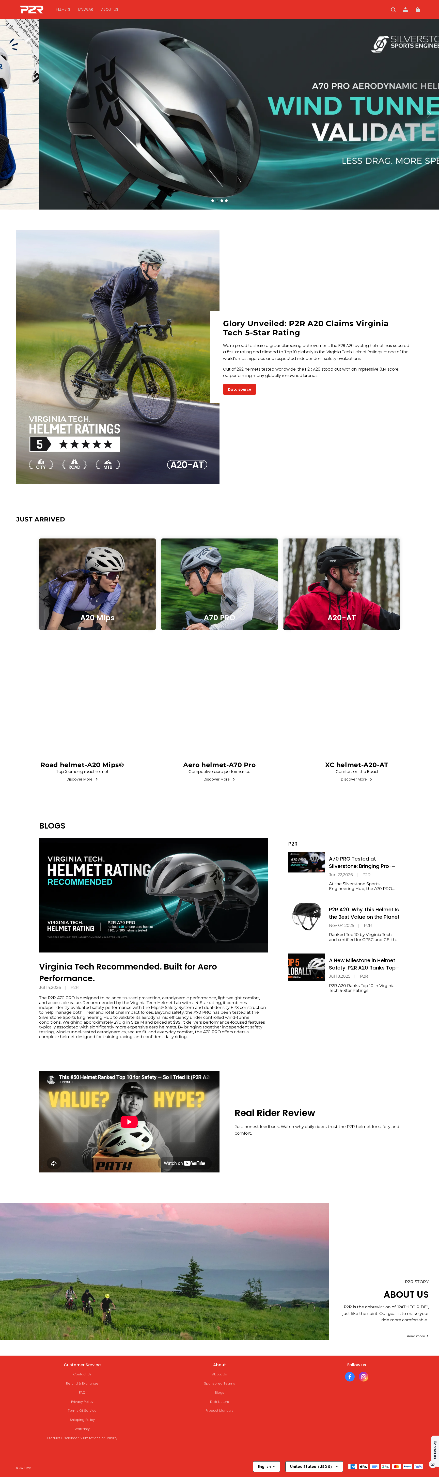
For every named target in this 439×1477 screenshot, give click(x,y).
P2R (75, 987)
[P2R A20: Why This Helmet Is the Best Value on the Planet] (306, 916)
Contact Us (82, 1374)
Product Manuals (219, 1410)
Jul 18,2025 (339, 976)
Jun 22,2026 (341, 874)
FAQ (82, 1392)
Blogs (219, 1392)
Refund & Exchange (82, 1383)
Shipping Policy (82, 1419)
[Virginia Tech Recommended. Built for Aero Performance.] (153, 895)
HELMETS (63, 9)
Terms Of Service (82, 1410)
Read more (416, 1336)
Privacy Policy (82, 1401)
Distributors (219, 1401)
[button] (393, 10)
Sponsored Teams (219, 1383)
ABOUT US (109, 9)
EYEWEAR (85, 9)
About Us (219, 1374)
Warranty (82, 1428)
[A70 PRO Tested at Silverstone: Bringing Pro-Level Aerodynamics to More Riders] (306, 862)
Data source (239, 389)
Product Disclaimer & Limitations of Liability (82, 1438)
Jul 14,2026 (50, 987)
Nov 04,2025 (341, 925)
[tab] (212, 200)
